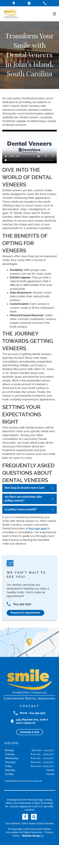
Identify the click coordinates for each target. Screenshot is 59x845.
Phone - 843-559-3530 (33, 713)
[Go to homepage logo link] (29, 684)
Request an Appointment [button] (25, 612)
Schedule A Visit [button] (29, 732)
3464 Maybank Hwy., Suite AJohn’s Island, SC (32, 721)
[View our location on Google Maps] (29, 642)
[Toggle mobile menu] (54, 13)
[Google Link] (34, 817)
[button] (29, 3)
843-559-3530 (38, 528)
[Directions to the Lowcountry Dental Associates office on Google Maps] (14, 3)
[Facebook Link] (25, 817)
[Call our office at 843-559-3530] (44, 3)
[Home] (10, 13)
